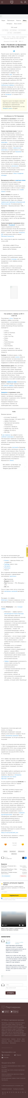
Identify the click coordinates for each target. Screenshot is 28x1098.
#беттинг (14, 853)
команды (14, 259)
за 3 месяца (13, 30)
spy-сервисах (6, 435)
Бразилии (18, 151)
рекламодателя (9, 613)
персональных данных (21, 898)
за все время (17, 32)
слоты (11, 318)
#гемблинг (12, 851)
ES (5, 1092)
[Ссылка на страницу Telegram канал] (15, 1055)
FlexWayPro (4, 867)
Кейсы (24, 20)
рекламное (15, 166)
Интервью (9, 23)
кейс (10, 74)
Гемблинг (13, 1039)
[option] (13, 921)
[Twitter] (23, 858)
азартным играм (20, 180)
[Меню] (2, 2)
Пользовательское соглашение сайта (14, 1085)
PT (9, 1092)
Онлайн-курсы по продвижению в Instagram (15, 1035)
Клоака (6, 560)
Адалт (23, 1039)
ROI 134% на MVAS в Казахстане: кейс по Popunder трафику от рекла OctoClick (13, 791)
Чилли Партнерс (19, 613)
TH (25, 1092)
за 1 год (10, 32)
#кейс (5, 851)
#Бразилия (21, 851)
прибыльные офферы (7, 85)
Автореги (7, 566)
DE (7, 1092)
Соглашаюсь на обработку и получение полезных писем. (14, 899)
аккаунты (22, 232)
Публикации (10, 20)
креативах (4, 142)
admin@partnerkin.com (7, 1047)
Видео (3, 20)
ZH (18, 1092)
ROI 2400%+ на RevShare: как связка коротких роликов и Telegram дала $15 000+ (12, 466)
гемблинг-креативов (7, 436)
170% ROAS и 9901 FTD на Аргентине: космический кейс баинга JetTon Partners (12, 247)
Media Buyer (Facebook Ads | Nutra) (10, 866)
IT (20, 1092)
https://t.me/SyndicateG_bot (9, 832)
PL (13, 1092)
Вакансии (4, 864)
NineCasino (4, 600)
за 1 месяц (5, 30)
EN (3, 1092)
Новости (18, 20)
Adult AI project (5, 873)
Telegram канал (7, 108)
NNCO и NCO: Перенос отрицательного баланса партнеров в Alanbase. (12, 929)
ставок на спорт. (12, 381)
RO (16, 1092)
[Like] (5, 844)
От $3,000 (24, 872)
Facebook (12, 225)
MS (23, 1092)
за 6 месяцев (22, 30)
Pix (25, 449)
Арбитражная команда (6, 870)
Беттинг (19, 1039)
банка (12, 460)
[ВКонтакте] (26, 858)
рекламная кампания (12, 735)
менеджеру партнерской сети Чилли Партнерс (11, 776)
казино (17, 357)
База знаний (17, 23)
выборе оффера (9, 385)
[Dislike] (23, 844)
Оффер (6, 661)
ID (11, 1092)
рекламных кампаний (10, 591)
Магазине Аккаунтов (7, 236)
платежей (15, 447)
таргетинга (12, 576)
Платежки (7, 567)
